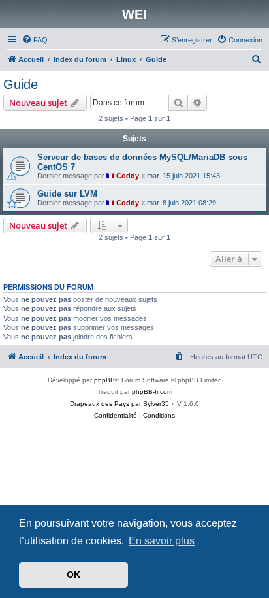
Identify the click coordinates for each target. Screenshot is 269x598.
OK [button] (73, 574)
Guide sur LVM (67, 194)
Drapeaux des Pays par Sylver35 (119, 403)
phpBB (104, 380)
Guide (20, 84)
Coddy (127, 176)
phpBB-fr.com (152, 391)
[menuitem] (35, 40)
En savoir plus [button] (162, 540)
